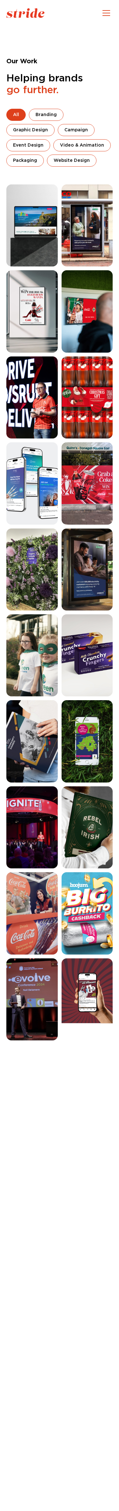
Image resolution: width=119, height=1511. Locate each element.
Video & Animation (82, 145)
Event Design (28, 145)
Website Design (72, 160)
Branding (46, 115)
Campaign (76, 130)
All (16, 115)
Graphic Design (30, 130)
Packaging (25, 160)
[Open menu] (106, 13)
